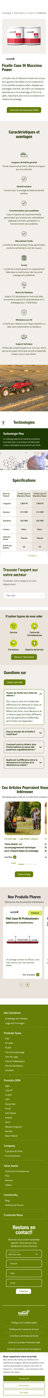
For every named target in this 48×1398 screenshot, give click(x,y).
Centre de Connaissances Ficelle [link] (24, 109)
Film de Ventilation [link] (14, 1065)
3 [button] (32, 865)
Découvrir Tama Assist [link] (24, 656)
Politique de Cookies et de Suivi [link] (24, 1329)
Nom (12, 1273)
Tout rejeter (24, 1392)
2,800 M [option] (24, 503)
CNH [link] (7, 1099)
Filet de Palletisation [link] (15, 1061)
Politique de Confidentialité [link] (24, 1322)
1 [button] (19, 865)
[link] (3, 422)
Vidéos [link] (8, 1185)
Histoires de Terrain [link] (14, 1205)
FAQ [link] (7, 1175)
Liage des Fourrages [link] (14, 1023)
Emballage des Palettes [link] (16, 1018)
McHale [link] (8, 1131)
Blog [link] (7, 1200)
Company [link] (9, 1145)
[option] (23, 830)
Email (12, 1282)
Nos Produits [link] (19, 12)
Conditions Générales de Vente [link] (24, 1335)
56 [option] (24, 546)
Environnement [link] (12, 1155)
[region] (24, 1375)
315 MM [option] (24, 512)
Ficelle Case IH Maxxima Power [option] (24, 494)
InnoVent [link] (9, 1070)
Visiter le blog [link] (24, 874)
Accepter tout (24, 1378)
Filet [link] (7, 1038)
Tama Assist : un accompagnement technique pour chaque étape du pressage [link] (21, 847)
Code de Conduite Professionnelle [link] (24, 1342)
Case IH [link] (31, 12)
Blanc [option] (24, 529)
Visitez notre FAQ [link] (14, 682)
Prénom (13, 1263)
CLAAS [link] (8, 1094)
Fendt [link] (8, 1108)
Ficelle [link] (8, 1047)
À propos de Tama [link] (13, 1151)
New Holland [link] (11, 1135)
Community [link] (11, 1195)
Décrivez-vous (15, 1252)
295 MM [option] (24, 520)
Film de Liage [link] (11, 1056)
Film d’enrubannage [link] (14, 1052)
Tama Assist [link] (11, 1165)
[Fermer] (45, 1354)
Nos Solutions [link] (12, 1013)
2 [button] (26, 865)
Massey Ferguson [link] (13, 1126)
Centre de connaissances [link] (17, 1171)
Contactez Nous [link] (13, 1214)
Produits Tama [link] (12, 1033)
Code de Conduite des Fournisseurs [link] (24, 1349)
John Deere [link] (10, 1113)
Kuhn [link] (7, 1122)
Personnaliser (24, 1385)
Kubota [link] (8, 1117)
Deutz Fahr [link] (10, 1104)
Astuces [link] (9, 1180)
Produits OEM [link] (12, 1080)
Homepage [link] (6, 12)
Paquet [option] (24, 538)
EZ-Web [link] (9, 1043)
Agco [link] (7, 1085)
